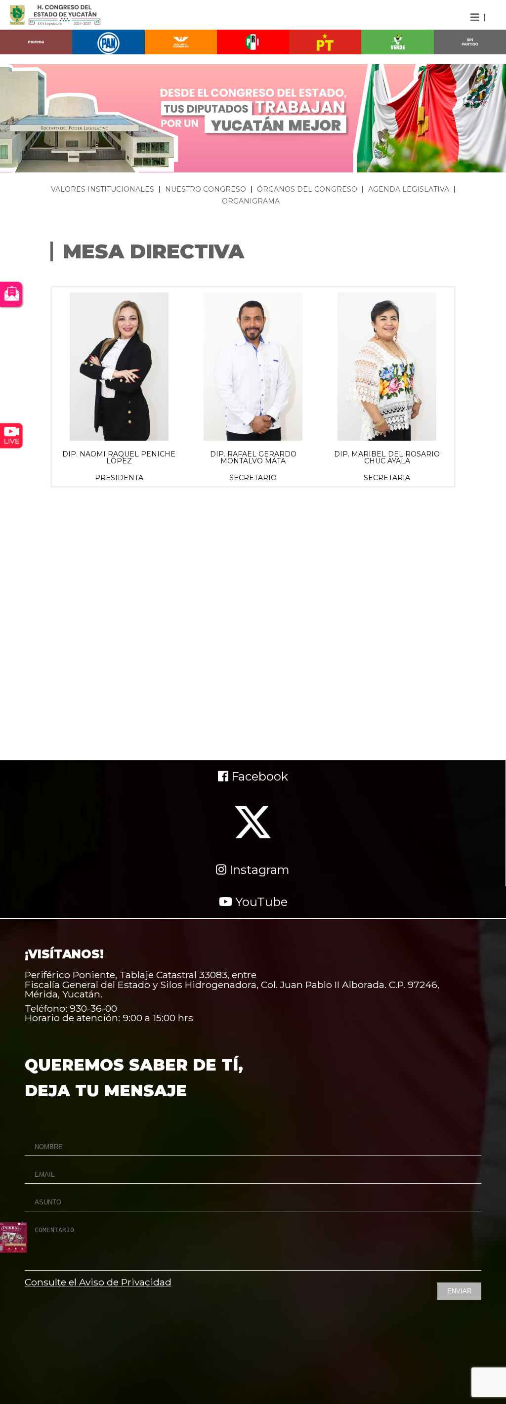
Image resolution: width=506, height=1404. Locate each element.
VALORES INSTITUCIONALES (102, 189)
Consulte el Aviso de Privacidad (98, 1282)
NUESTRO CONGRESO (205, 189)
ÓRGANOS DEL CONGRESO (307, 189)
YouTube (260, 902)
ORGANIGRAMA (251, 201)
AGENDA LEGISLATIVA (408, 189)
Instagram (258, 870)
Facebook (258, 776)
